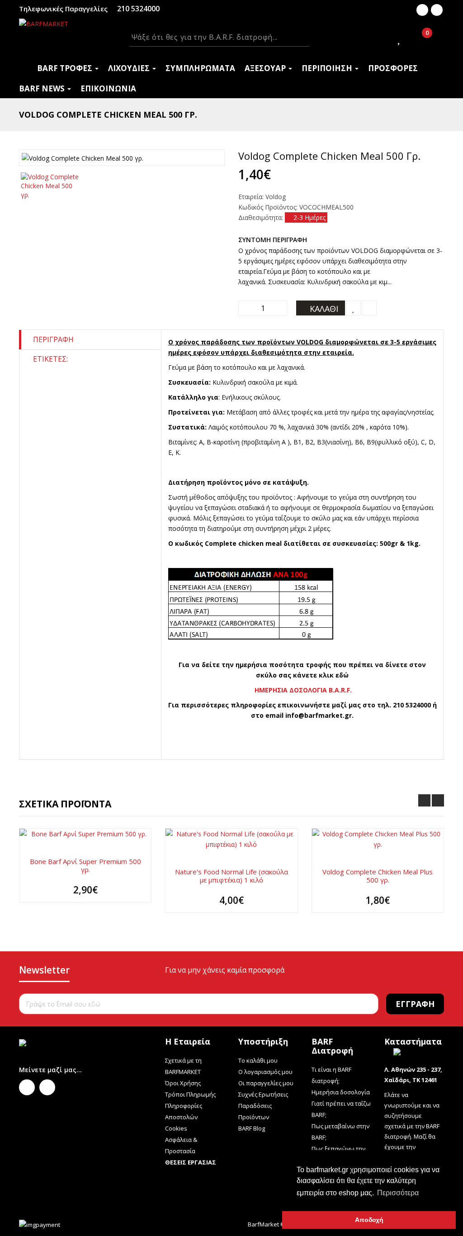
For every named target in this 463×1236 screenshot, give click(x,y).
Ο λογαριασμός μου (265, 1072)
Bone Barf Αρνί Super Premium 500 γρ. (85, 865)
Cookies (176, 1128)
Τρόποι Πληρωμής (190, 1094)
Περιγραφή (53, 339)
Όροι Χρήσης (183, 1083)
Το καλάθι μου (258, 1060)
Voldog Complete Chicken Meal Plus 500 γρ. (377, 875)
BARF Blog (251, 1128)
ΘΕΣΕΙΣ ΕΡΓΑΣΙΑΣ (190, 1162)
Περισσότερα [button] (398, 1193)
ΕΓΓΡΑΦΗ (415, 1003)
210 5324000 (138, 9)
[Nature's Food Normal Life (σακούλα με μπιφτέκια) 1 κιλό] (231, 839)
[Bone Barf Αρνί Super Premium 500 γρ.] (85, 834)
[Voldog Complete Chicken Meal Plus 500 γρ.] (378, 839)
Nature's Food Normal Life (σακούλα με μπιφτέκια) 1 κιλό (231, 875)
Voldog (275, 196)
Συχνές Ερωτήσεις (263, 1094)
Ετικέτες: (50, 359)
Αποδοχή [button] (369, 1219)
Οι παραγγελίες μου (265, 1083)
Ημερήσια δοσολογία (341, 1092)
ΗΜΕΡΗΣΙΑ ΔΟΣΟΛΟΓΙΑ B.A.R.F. (303, 690)
